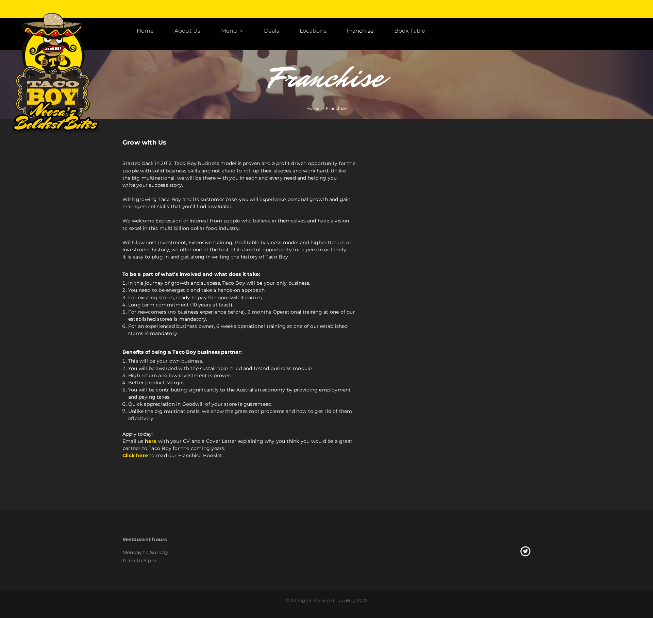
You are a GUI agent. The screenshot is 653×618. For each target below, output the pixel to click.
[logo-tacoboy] (54, 14)
